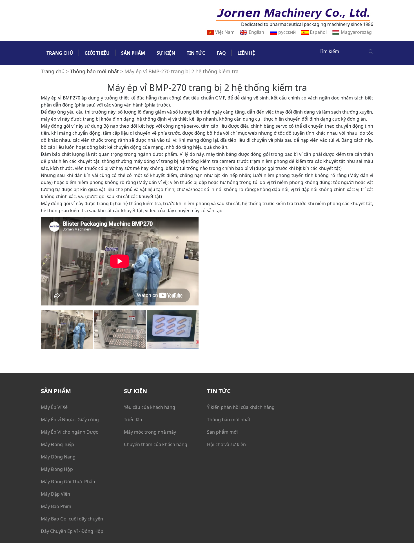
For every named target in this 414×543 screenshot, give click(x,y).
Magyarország (356, 32)
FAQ (221, 53)
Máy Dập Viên (55, 494)
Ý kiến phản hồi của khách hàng (241, 407)
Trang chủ (59, 53)
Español (318, 32)
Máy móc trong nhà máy (150, 432)
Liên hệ (246, 53)
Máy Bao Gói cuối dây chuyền (72, 519)
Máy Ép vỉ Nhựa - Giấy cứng (70, 419)
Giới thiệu (97, 53)
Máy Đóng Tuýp (57, 444)
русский (287, 32)
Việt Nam (225, 32)
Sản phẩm (133, 53)
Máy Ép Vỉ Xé (54, 407)
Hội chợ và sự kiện (226, 444)
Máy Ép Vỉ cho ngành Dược (69, 432)
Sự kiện (166, 53)
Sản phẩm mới (222, 432)
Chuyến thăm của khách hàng (155, 444)
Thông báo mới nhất (228, 419)
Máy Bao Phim (56, 506)
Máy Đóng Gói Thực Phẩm (69, 481)
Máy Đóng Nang (58, 457)
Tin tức (196, 53)
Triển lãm (134, 419)
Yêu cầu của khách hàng (149, 407)
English (256, 32)
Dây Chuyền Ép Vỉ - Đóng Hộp (72, 531)
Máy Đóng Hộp (57, 469)
